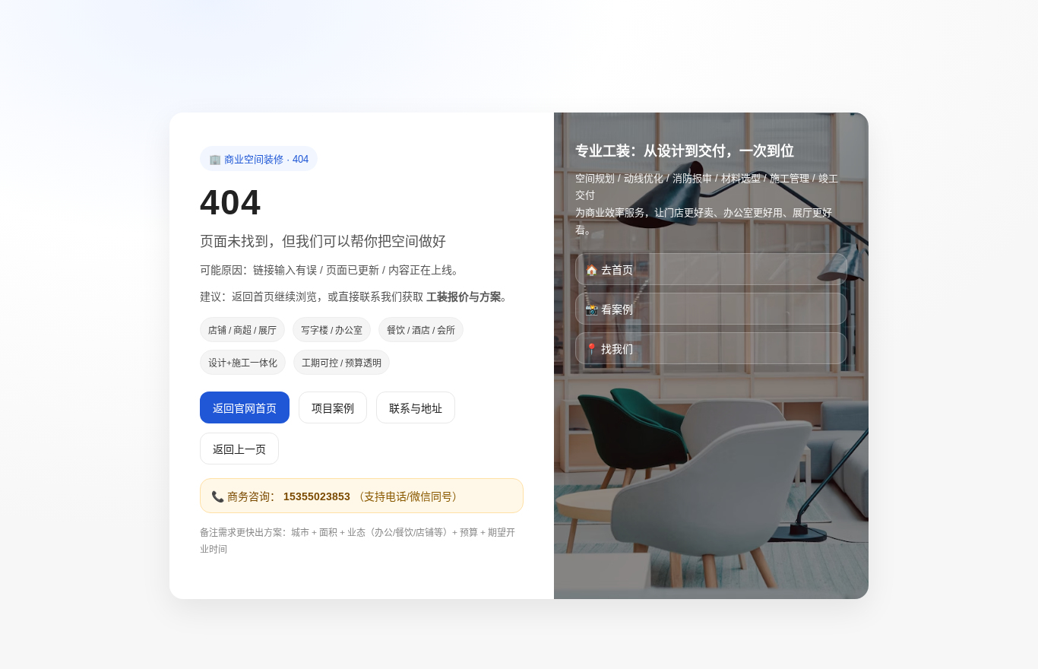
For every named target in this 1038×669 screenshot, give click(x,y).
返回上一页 (239, 449)
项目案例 (333, 408)
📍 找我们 (609, 349)
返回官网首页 (245, 408)
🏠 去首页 (609, 270)
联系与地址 (415, 408)
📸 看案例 (609, 309)
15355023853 (316, 496)
